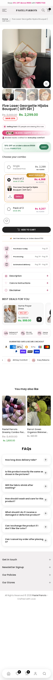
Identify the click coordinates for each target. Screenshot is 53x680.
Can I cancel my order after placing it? (26, 540)
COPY (44, 147)
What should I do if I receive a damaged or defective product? (26, 513)
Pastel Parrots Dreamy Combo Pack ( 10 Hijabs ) (13, 431)
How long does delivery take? (26, 459)
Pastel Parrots (39, 595)
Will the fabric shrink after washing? (26, 486)
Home (5, 19)
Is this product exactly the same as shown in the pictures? (26, 473)
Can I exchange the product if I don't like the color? (26, 527)
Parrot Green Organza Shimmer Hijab (37, 431)
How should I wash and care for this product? (26, 500)
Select (19, 196)
